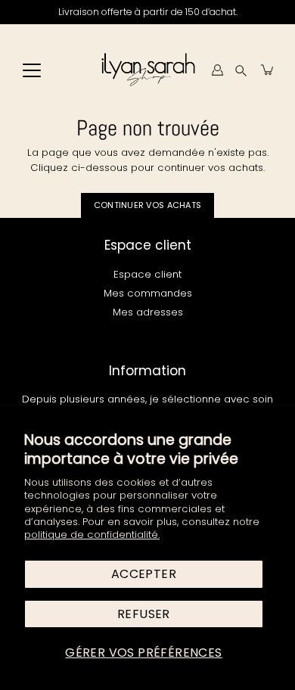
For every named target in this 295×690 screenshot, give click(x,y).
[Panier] (268, 70)
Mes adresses (148, 312)
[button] (241, 70)
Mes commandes (148, 293)
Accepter (143, 574)
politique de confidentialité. (92, 534)
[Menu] (31, 70)
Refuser (143, 614)
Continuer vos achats (148, 205)
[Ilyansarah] (148, 69)
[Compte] (217, 70)
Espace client (147, 274)
